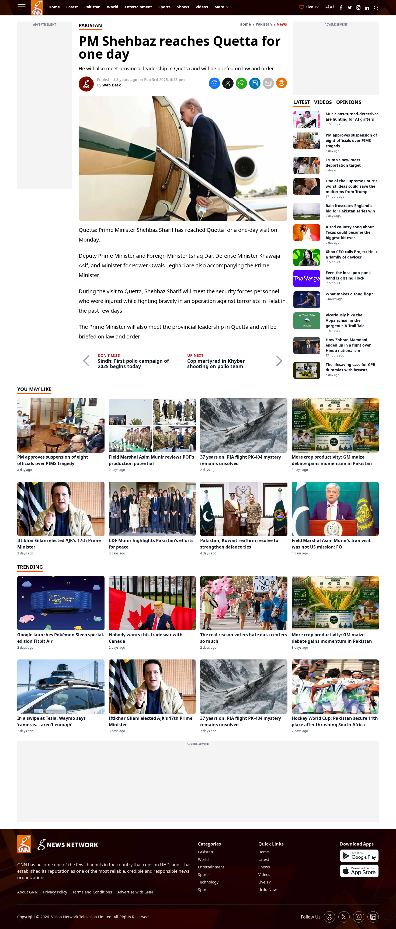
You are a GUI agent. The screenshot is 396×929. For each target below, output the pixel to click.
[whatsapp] (241, 84)
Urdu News (268, 889)
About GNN (27, 892)
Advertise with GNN (135, 892)
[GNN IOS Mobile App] (359, 870)
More (219, 6)
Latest (263, 859)
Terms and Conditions (92, 892)
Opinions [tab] (348, 102)
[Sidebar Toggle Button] (22, 6)
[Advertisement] (44, 108)
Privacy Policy (55, 892)
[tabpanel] (336, 245)
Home (245, 24)
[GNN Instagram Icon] (358, 7)
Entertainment (211, 866)
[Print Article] (281, 83)
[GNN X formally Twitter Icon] (350, 7)
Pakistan (264, 24)
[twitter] (228, 84)
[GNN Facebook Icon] (341, 7)
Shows (264, 866)
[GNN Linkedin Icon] (367, 7)
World (203, 859)
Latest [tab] (301, 102)
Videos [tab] (323, 102)
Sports (204, 874)
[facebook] (214, 84)
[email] (268, 84)
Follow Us (311, 917)
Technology (208, 882)
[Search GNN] (376, 7)
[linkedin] (254, 84)
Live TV (264, 882)
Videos (264, 874)
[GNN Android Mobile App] (359, 855)
